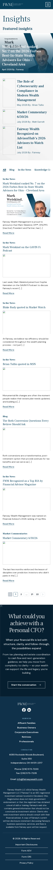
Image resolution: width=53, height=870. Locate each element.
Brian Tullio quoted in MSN (19, 364)
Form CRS (26, 856)
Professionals (26, 741)
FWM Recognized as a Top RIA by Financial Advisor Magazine (23, 482)
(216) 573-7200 (30, 769)
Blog (12, 169)
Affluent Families (26, 723)
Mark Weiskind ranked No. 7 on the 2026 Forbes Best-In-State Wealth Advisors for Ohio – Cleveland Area (24, 187)
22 (37, 594)
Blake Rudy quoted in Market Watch (24, 307)
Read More (8, 233)
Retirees (26, 736)
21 (32, 594)
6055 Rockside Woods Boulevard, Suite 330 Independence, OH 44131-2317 (26, 758)
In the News (24, 169)
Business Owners (26, 727)
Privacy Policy (26, 862)
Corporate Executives (26, 732)
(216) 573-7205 (29, 773)
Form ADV (26, 850)
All (4, 169)
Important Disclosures (26, 844)
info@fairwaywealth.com (30, 779)
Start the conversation (23, 684)
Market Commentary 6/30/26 (20, 538)
